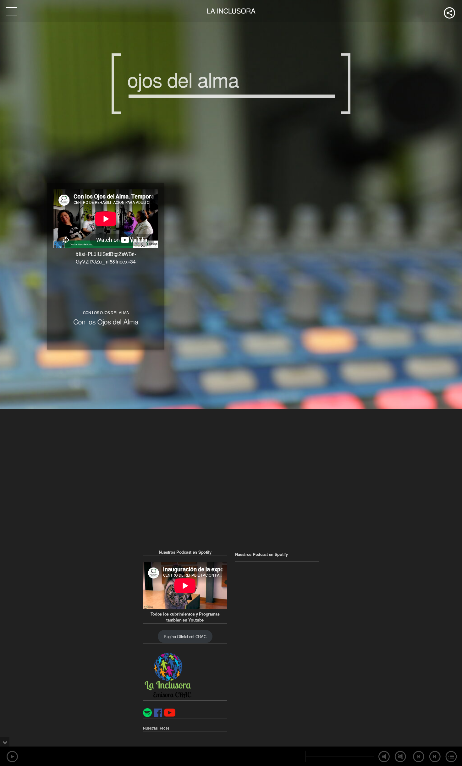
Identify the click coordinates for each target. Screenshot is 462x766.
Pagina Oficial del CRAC (185, 636)
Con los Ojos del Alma (105, 322)
